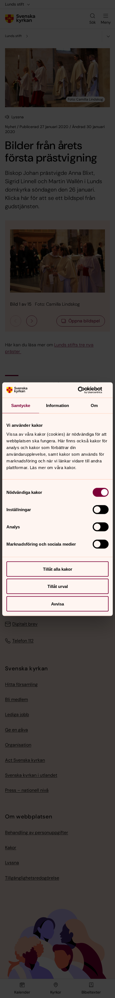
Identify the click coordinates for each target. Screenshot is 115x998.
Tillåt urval (57, 586)
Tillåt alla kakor (57, 569)
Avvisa (57, 603)
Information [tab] (57, 405)
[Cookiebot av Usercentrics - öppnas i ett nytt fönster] (84, 390)
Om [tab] (94, 405)
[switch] (101, 509)
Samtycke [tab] (20, 405)
